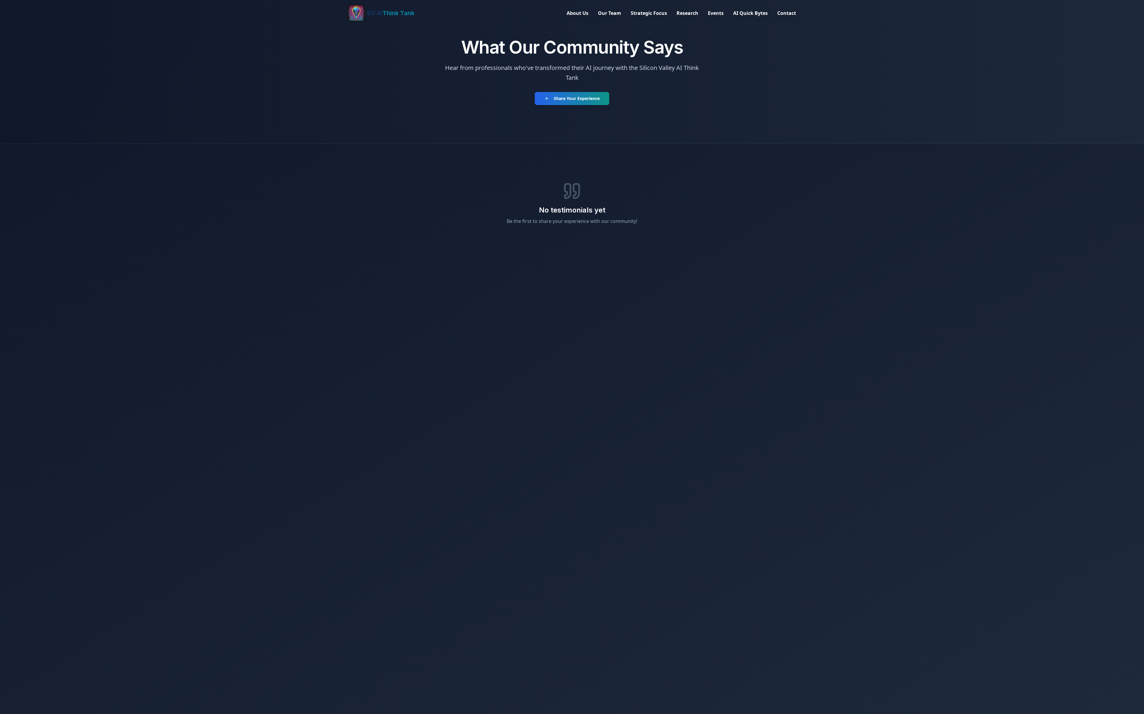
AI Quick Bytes (750, 13)
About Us (577, 13)
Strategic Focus (649, 13)
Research (687, 13)
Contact (786, 13)
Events (716, 13)
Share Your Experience (577, 98)
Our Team (609, 13)
